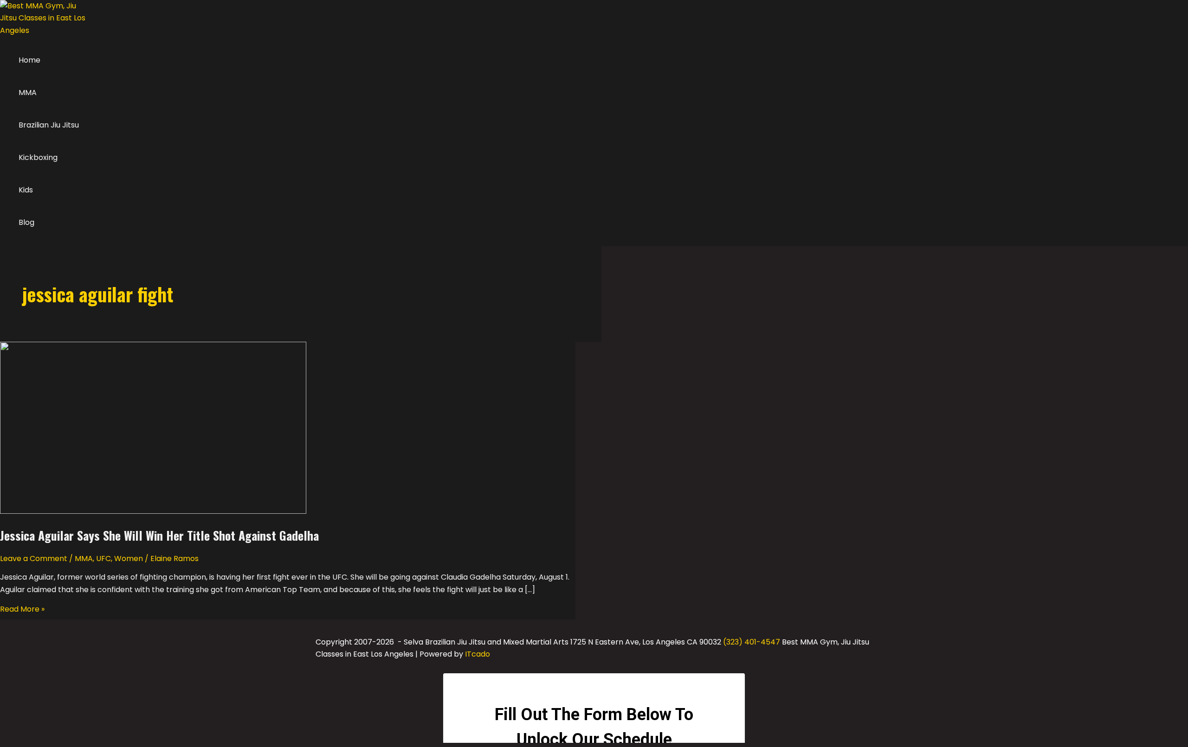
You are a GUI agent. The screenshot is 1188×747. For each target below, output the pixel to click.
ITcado (477, 654)
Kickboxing (38, 157)
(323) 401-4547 (751, 642)
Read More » (22, 609)
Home (29, 60)
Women (128, 558)
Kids (26, 190)
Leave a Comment (33, 558)
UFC (103, 558)
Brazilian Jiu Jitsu (49, 125)
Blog (26, 222)
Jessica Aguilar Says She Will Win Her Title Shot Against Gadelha (159, 535)
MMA (28, 92)
